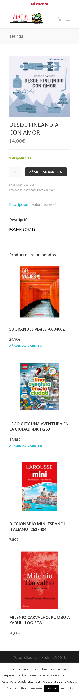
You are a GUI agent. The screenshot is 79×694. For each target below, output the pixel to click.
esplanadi (30, 190)
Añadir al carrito (46, 171)
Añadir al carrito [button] (25, 345)
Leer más (35, 688)
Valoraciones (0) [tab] (45, 204)
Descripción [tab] (18, 204)
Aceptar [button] (51, 688)
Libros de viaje (46, 190)
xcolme (47, 657)
